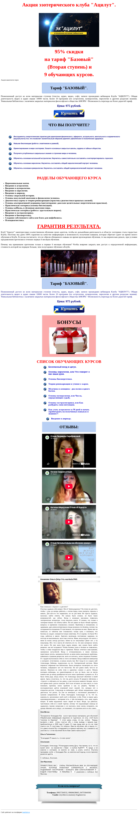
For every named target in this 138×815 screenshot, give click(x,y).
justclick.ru (26, 812)
